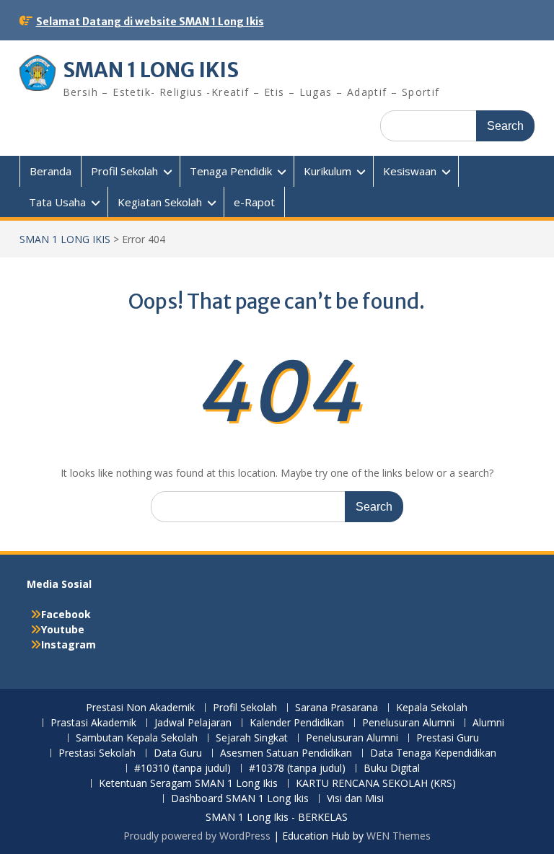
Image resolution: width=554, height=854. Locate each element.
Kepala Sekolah (431, 708)
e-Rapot (254, 202)
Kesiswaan (409, 171)
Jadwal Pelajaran (193, 723)
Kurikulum (327, 171)
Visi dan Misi (355, 799)
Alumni (488, 723)
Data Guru (178, 753)
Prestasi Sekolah (97, 753)
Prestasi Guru (447, 738)
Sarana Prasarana (336, 708)
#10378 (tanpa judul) (297, 768)
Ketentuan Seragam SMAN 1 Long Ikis (188, 783)
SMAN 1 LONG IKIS (151, 70)
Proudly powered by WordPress (197, 835)
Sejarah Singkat (252, 738)
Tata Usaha (57, 202)
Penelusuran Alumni (408, 723)
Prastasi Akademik (93, 723)
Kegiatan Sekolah (160, 202)
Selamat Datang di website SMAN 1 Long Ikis (150, 21)
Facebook (66, 614)
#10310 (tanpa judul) (182, 768)
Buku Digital (392, 768)
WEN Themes (398, 835)
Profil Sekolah (124, 171)
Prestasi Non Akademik (140, 708)
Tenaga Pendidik (231, 171)
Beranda (50, 171)
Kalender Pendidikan (297, 723)
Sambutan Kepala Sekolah (137, 738)
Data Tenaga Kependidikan (433, 753)
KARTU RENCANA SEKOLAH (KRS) (376, 783)
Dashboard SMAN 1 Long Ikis (240, 799)
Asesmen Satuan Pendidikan (286, 753)
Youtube (62, 629)
